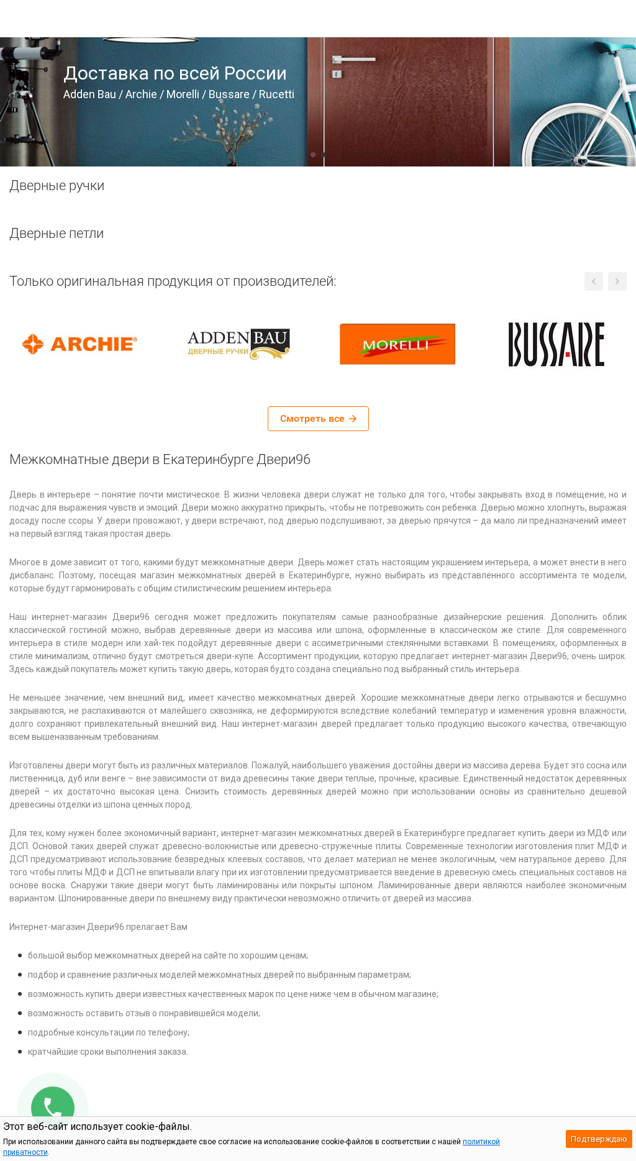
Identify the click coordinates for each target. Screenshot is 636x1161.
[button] (313, 154)
